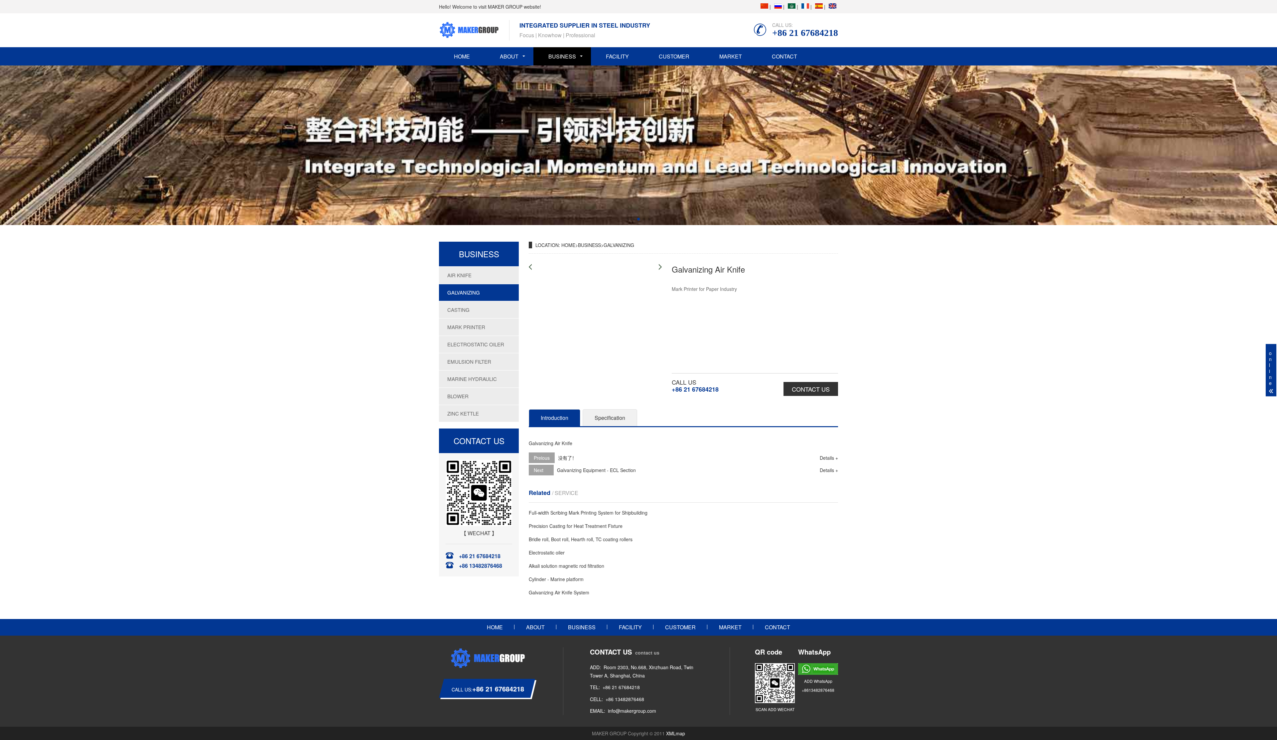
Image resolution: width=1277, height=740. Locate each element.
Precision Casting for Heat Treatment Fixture (576, 526)
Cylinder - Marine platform (556, 579)
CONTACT (784, 56)
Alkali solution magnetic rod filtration (566, 565)
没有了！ (567, 457)
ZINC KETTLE (463, 413)
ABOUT (509, 56)
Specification (610, 418)
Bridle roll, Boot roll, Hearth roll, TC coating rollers (581, 539)
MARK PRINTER (466, 326)
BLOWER (458, 396)
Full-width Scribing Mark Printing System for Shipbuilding (588, 512)
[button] (628, 219)
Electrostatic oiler (547, 552)
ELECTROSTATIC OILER (475, 344)
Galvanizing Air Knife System (559, 592)
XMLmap (675, 733)
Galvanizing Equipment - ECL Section (596, 470)
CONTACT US (811, 389)
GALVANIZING (463, 292)
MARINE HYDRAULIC (472, 378)
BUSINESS (562, 56)
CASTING (458, 309)
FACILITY (617, 56)
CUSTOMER (674, 56)
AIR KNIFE (459, 275)
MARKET (730, 56)
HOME (462, 56)
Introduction (554, 418)
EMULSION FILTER (469, 361)
